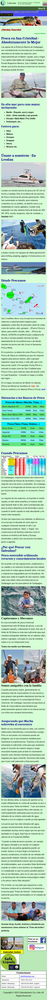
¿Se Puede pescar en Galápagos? (10, 12)
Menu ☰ (41, 8)
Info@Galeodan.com (27, 976)
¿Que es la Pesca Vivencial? (29, 12)
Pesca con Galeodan (7, 15)
